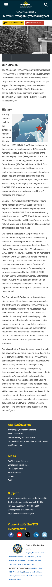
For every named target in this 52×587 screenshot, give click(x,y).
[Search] (46, 5)
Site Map (18, 579)
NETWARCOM (20, 560)
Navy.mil (28, 553)
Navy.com (35, 553)
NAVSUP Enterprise (25, 12)
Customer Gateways (35, 23)
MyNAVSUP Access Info (14, 23)
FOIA (39, 560)
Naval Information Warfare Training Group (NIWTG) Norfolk (26, 556)
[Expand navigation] (6, 5)
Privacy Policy (18, 572)
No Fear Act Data (31, 560)
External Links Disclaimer (33, 572)
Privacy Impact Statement (19, 576)
